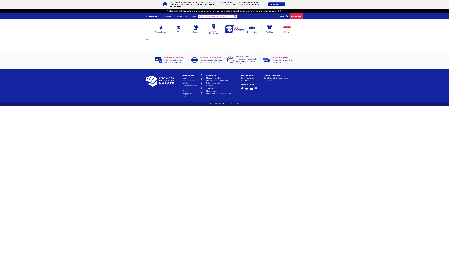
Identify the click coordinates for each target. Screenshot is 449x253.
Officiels (287, 32)
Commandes (167, 16)
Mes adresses (211, 91)
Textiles (269, 32)
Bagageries (252, 32)
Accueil (148, 39)
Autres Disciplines (213, 32)
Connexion (280, 16)
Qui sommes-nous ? (272, 75)
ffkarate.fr (153, 16)
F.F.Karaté (268, 81)
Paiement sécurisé (213, 83)
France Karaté (161, 32)
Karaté (196, 32)
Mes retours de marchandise (218, 81)
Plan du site (245, 81)
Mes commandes (213, 78)
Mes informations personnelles (218, 94)
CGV (194, 16)
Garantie (209, 88)
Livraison (209, 86)
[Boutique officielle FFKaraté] (233, 29)
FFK (178, 32)
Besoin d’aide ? (182, 16)
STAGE (185, 96)
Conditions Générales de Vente (276, 78)
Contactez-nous (247, 78)
